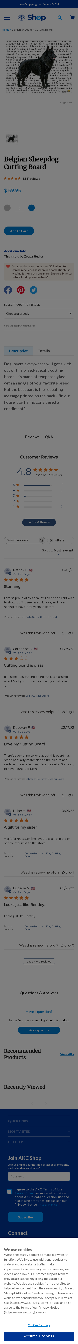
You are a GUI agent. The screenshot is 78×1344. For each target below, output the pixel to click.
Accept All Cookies (39, 1336)
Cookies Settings (39, 1325)
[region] (39, 1291)
